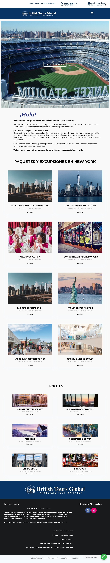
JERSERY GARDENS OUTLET (80, 359)
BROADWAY (80, 469)
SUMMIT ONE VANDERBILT (30, 409)
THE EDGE (30, 439)
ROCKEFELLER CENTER (80, 439)
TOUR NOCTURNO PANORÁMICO (80, 206)
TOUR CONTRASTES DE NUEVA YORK (80, 257)
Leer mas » (30, 414)
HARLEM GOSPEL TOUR (30, 257)
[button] (92, 13)
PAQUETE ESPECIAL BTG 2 (80, 308)
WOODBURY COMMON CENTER (30, 359)
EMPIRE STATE (30, 469)
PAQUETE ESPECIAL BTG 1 (29, 308)
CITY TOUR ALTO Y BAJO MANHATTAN (29, 206)
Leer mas (30, 212)
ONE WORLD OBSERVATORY (80, 409)
